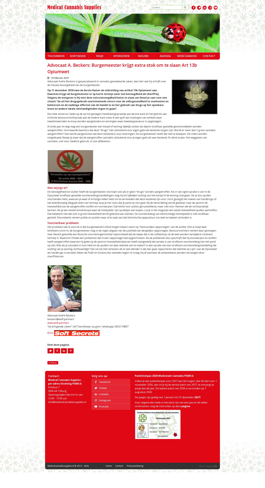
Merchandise (187, 56)
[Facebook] (57, 350)
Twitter (102, 388)
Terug (53, 362)
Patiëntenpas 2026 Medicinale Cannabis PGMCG (164, 375)
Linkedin (103, 394)
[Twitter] (50, 350)
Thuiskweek (56, 56)
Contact (209, 56)
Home (109, 465)
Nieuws (143, 56)
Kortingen (78, 56)
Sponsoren (121, 56)
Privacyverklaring (135, 465)
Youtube (103, 406)
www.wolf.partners (58, 323)
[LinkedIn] (64, 350)
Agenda (165, 56)
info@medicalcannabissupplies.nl (67, 402)
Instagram (104, 400)
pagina (185, 406)
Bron (50, 332)
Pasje (99, 56)
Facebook (104, 382)
